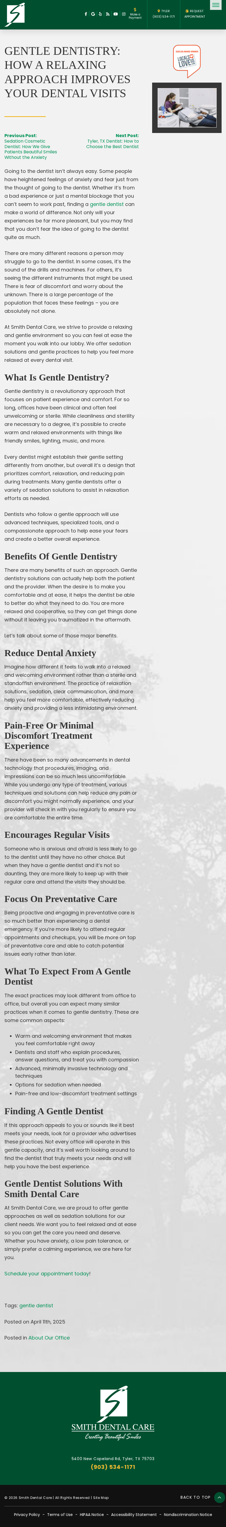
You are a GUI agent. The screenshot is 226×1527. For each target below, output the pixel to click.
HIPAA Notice (92, 1514)
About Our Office (49, 1337)
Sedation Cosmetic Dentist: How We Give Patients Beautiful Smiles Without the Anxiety (30, 149)
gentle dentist (36, 1305)
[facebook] (86, 13)
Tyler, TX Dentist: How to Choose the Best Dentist (112, 143)
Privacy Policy (27, 1514)
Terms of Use (60, 1514)
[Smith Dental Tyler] (14, 15)
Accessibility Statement (134, 1514)
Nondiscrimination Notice (188, 1514)
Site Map (101, 1497)
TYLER (165, 11)
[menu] (216, 5)
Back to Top (196, 1497)
